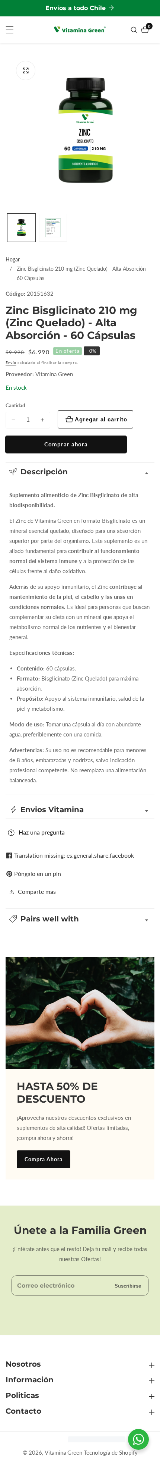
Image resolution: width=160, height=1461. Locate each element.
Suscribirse (128, 1285)
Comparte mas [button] (37, 891)
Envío (11, 362)
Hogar (13, 259)
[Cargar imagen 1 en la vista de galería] (21, 228)
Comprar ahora (66, 444)
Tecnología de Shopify (111, 1452)
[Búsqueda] (135, 29)
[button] (80, 919)
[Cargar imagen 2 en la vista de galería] (53, 228)
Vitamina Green (54, 374)
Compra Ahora (44, 1159)
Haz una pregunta (42, 832)
